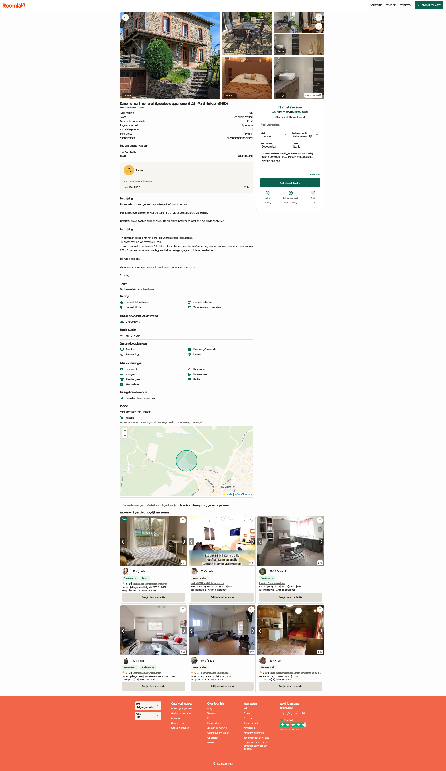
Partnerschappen (215, 723)
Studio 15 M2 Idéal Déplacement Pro (207, 583)
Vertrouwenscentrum (254, 733)
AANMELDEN (391, 5)
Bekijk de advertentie (153, 597)
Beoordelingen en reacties (256, 737)
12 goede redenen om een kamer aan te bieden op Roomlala (256, 745)
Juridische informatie (217, 728)
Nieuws (210, 742)
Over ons (248, 718)
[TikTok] (296, 713)
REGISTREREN (405, 5)
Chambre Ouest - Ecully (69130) (215, 673)
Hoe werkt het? (251, 723)
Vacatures (211, 713)
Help (246, 708)
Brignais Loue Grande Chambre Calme (150, 584)
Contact (247, 713)
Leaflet (229, 494)
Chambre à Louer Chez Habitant (147, 673)
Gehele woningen (180, 728)
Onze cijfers (212, 737)
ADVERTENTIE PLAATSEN (431, 5)
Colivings (175, 718)
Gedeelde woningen (181, 713)
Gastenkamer (177, 723)
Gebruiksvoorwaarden (218, 733)
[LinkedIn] (303, 713)
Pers (209, 718)
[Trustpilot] (293, 729)
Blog (209, 708)
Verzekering (249, 728)
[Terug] (125, 22)
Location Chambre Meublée (272, 583)
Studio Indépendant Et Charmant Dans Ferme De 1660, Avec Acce (299, 673)
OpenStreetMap (244, 494)
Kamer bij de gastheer (181, 708)
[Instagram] (289, 713)
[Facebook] (282, 713)
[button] (124, 430)
